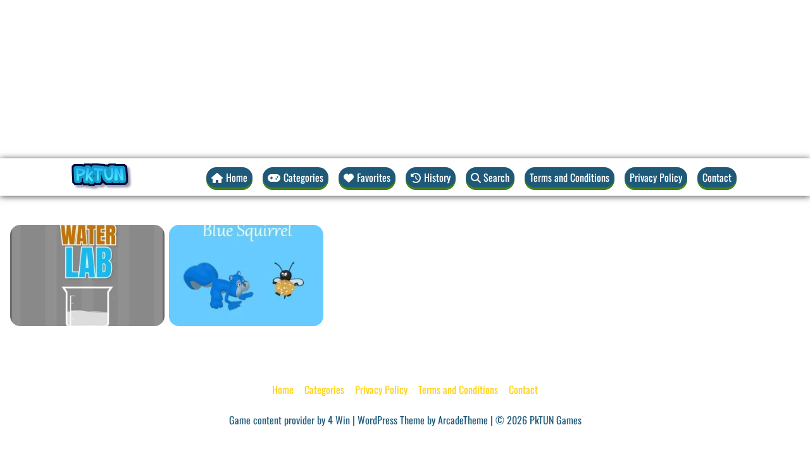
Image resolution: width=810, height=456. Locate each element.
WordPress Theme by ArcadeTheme (423, 420)
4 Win (339, 420)
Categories (324, 389)
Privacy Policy (656, 177)
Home (283, 389)
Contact (717, 177)
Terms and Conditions (569, 177)
